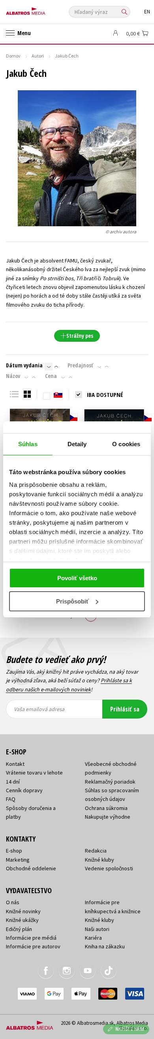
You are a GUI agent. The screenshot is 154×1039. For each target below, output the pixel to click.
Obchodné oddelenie (31, 868)
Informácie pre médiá (31, 937)
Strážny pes (79, 335)
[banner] (41, 9)
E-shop (14, 850)
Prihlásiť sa (124, 709)
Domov (13, 56)
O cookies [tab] (126, 444)
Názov (13, 376)
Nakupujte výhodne (107, 816)
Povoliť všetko (77, 578)
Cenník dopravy (24, 790)
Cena (51, 376)
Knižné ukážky (22, 920)
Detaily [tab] (77, 444)
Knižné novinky (23, 911)
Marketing (18, 859)
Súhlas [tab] (28, 444)
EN (147, 11)
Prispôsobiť (72, 601)
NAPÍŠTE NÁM (130, 1029)
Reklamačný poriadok (110, 781)
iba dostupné (105, 394)
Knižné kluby (99, 859)
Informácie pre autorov (33, 946)
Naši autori (97, 929)
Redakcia (96, 850)
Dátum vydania (24, 365)
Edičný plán (19, 929)
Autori (38, 56)
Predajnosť (80, 365)
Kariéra (93, 937)
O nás (12, 902)
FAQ (10, 799)
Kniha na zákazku (105, 946)
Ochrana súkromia (106, 808)
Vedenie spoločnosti (109, 868)
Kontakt (15, 763)
